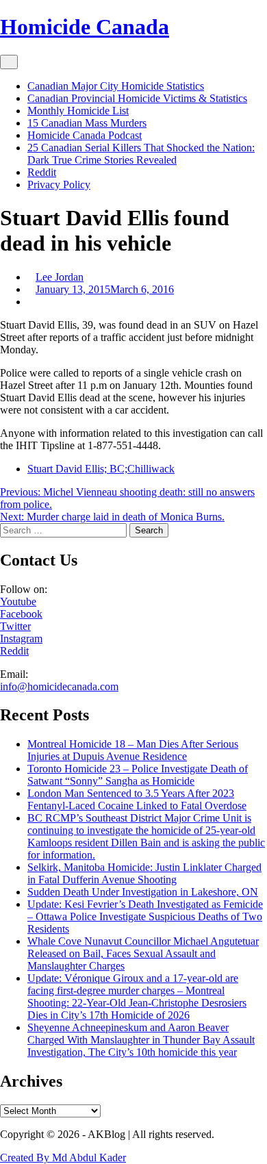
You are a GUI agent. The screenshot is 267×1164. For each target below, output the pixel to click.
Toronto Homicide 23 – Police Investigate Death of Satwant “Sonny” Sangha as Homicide (137, 775)
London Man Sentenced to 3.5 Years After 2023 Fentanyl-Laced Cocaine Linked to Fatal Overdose (136, 799)
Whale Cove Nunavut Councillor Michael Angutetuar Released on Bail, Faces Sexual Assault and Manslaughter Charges (143, 953)
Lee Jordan (60, 277)
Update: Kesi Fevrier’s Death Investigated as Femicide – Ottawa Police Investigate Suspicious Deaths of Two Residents (145, 916)
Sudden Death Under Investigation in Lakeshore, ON (142, 892)
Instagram (21, 638)
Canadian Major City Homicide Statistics (115, 86)
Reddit (41, 172)
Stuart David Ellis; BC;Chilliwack (101, 469)
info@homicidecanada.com (59, 686)
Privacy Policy (58, 184)
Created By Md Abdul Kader (63, 1157)
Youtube (18, 601)
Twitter (15, 626)
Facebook (21, 614)
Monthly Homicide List (78, 110)
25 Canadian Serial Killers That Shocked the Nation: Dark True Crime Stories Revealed (141, 154)
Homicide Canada (84, 26)
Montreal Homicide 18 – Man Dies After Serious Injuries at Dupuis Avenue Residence (132, 750)
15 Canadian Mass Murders (87, 123)
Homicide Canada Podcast (84, 135)
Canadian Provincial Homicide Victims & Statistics (137, 98)
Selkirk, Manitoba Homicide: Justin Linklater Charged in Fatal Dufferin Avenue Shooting (144, 873)
